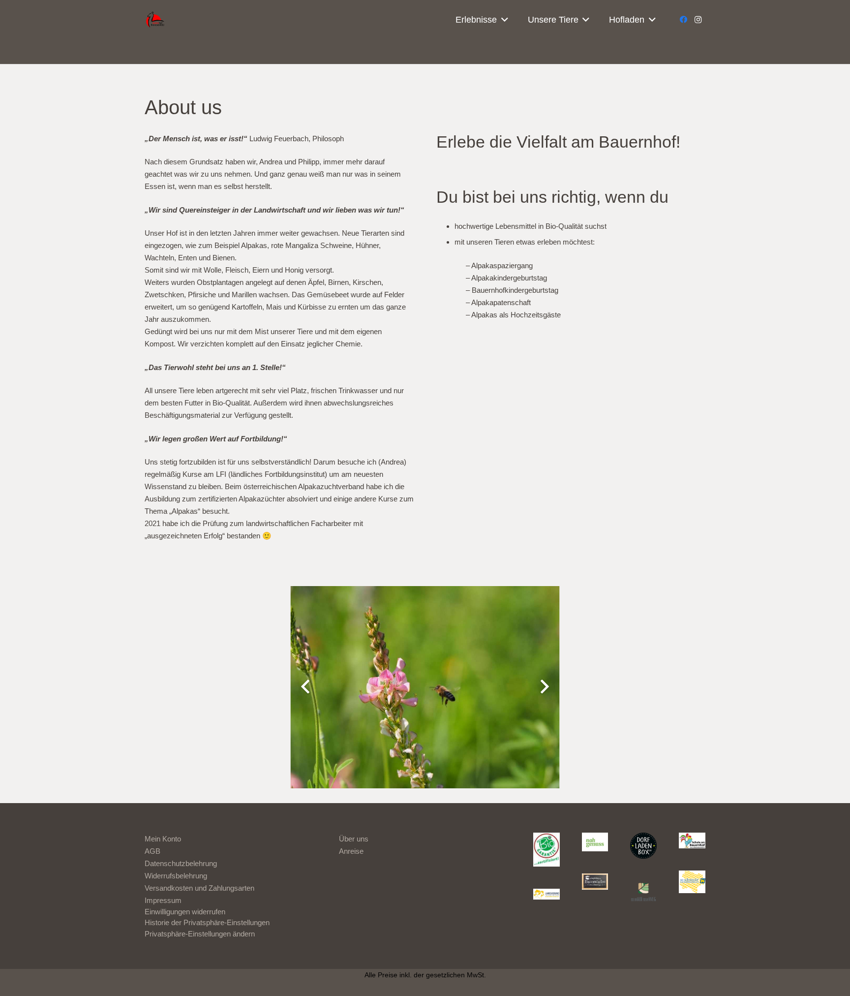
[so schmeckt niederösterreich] (692, 882)
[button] (502, 19)
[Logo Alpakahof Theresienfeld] (157, 20)
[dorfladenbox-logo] (643, 846)
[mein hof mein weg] (643, 892)
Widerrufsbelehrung (176, 876)
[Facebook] (683, 19)
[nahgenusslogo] (595, 842)
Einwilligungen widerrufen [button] (185, 911)
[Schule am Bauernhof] (692, 840)
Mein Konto (163, 839)
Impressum (163, 900)
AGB (152, 851)
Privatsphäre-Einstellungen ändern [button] (200, 934)
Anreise (351, 851)
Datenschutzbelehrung (181, 863)
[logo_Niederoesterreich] (546, 895)
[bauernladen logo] (595, 881)
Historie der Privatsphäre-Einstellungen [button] (207, 922)
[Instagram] (698, 19)
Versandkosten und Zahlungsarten (199, 888)
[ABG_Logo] (546, 850)
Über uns (353, 839)
